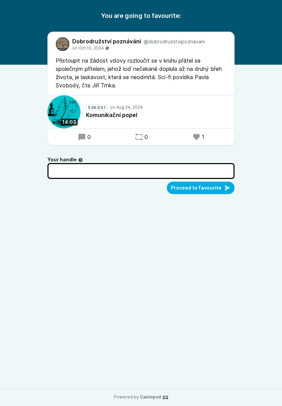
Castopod (150, 396)
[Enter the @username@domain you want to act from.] (80, 160)
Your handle (62, 159)
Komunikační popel (111, 114)
